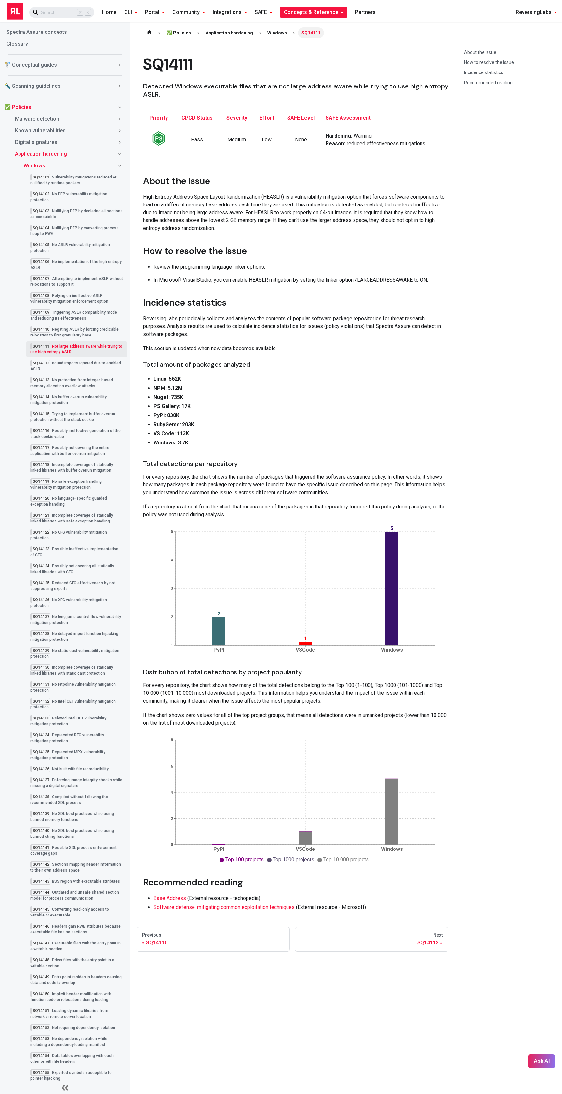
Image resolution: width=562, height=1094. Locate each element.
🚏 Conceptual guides (30, 65)
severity (236, 118)
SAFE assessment (348, 118)
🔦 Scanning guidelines (32, 86)
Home (109, 12)
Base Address (170, 898)
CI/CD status (197, 118)
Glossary (17, 44)
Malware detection (37, 119)
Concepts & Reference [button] (311, 12)
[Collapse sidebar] (65, 1087)
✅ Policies (17, 107)
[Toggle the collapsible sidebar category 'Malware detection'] (120, 119)
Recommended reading (488, 82)
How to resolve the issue (489, 62)
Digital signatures (36, 142)
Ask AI (542, 1061)
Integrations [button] (227, 12)
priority (158, 118)
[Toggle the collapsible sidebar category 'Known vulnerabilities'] (120, 130)
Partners (365, 12)
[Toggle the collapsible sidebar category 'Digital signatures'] (120, 142)
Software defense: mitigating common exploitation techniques (224, 907)
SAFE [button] (261, 12)
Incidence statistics (483, 72)
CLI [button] (128, 12)
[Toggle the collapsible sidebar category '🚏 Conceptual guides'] (120, 65)
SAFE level (301, 118)
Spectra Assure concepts (37, 32)
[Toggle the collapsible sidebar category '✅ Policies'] (120, 107)
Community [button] (186, 12)
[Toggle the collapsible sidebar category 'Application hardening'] (120, 154)
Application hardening (41, 154)
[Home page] (149, 32)
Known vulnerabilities (40, 130)
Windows (34, 166)
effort (266, 118)
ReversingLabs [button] (534, 12)
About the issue (480, 52)
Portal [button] (152, 12)
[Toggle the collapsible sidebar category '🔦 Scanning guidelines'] (120, 86)
